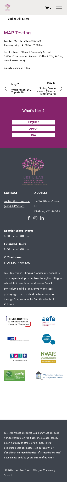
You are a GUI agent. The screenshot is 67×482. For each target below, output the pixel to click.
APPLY (33, 129)
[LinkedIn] (42, 218)
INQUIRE (33, 122)
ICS (28, 67)
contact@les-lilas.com (17, 201)
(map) (22, 60)
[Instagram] (35, 218)
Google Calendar (13, 67)
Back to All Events (18, 18)
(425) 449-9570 (14, 206)
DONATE (33, 135)
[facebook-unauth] (29, 218)
